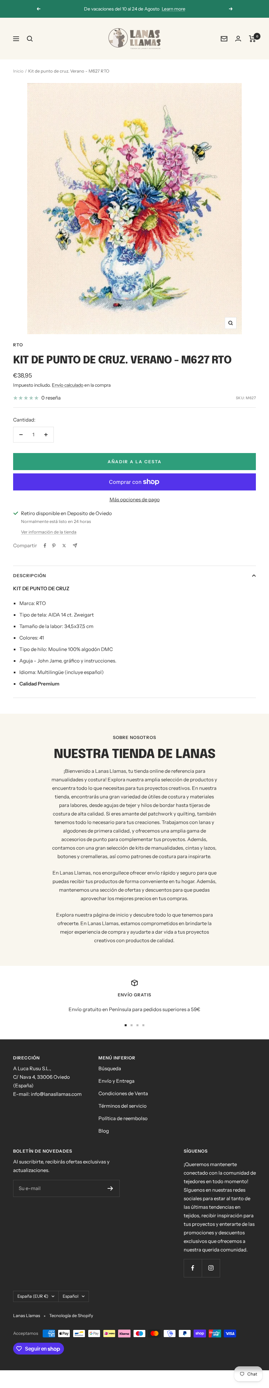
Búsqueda (109, 1068)
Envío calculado (67, 385)
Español (70, 1296)
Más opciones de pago (135, 499)
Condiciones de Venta (123, 1093)
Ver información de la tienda (48, 531)
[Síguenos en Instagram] (211, 1268)
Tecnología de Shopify (71, 1315)
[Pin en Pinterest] (53, 545)
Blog (103, 1131)
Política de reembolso (123, 1118)
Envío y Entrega (116, 1081)
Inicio (18, 71)
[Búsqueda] (30, 39)
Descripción (29, 575)
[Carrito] (252, 38)
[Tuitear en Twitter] (64, 545)
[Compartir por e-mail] (75, 545)
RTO (18, 344)
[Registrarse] (110, 1188)
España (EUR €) (32, 1296)
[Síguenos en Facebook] (193, 1268)
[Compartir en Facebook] (45, 545)
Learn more (173, 9)
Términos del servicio (122, 1106)
